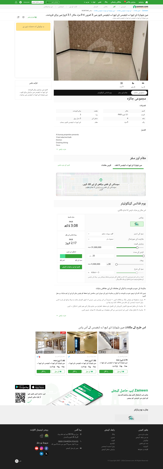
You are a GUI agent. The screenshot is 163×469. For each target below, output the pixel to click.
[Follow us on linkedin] (40, 455)
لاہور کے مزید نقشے (64, 165)
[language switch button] (26, 2)
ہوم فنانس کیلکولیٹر (105, 93)
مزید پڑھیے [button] (62, 149)
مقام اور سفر (122, 93)
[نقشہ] (42, 352)
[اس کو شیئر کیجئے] (40, 352)
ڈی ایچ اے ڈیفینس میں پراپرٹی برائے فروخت (33, 92)
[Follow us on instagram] (40, 450)
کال (42, 371)
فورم (113, 440)
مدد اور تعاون (143, 443)
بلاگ (106, 2)
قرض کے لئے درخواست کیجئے (71, 267)
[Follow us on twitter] (45, 455)
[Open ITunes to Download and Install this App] (37, 388)
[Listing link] (113, 353)
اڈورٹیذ (145, 446)
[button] (100, 234)
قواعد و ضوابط (143, 449)
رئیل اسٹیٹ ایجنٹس (108, 446)
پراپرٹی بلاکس (130, 2)
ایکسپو (112, 443)
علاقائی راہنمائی (116, 2)
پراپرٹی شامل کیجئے (108, 449)
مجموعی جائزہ (139, 93)
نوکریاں (145, 440)
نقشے (99, 2)
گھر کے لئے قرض (31, 17)
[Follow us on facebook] (45, 450)
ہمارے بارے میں (143, 434)
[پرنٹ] (23, 17)
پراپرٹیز (141, 2)
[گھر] (146, 2)
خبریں (113, 437)
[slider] (137, 248)
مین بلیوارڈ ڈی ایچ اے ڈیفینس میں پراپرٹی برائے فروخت (33, 95)
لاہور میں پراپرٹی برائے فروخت (38, 90)
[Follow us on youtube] (36, 450)
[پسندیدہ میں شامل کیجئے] (37, 352)
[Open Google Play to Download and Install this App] (22, 388)
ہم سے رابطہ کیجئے (142, 437)
